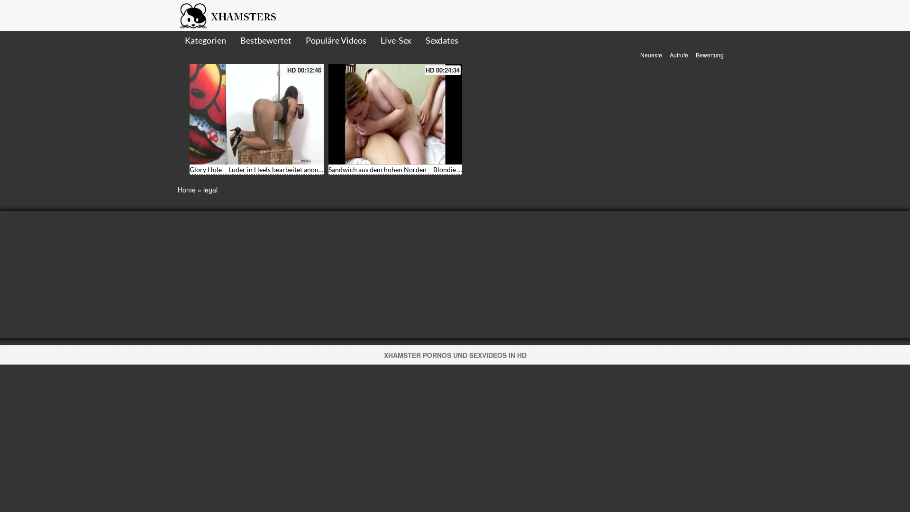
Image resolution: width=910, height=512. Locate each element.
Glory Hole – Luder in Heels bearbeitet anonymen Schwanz (276, 169)
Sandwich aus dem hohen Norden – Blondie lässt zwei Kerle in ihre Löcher (436, 169)
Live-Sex (396, 40)
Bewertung (710, 55)
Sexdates (442, 40)
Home (187, 189)
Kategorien (205, 40)
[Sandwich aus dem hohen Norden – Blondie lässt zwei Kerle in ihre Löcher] (395, 114)
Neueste (651, 55)
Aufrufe (679, 55)
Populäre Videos (336, 40)
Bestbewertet (265, 40)
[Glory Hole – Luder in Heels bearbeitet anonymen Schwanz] (257, 114)
